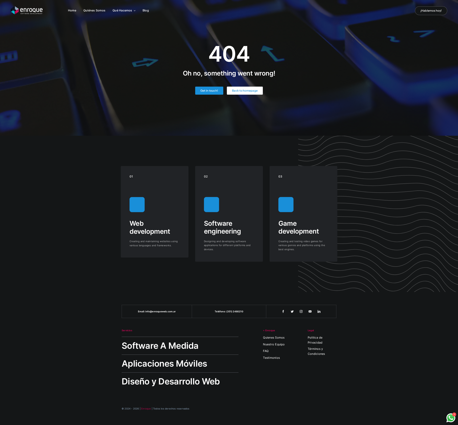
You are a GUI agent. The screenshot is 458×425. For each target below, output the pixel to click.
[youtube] (310, 311)
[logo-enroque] (27, 7)
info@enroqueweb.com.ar (160, 311)
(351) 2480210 (234, 311)
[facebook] (283, 311)
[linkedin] (319, 311)
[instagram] (301, 311)
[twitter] (292, 311)
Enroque (146, 408)
